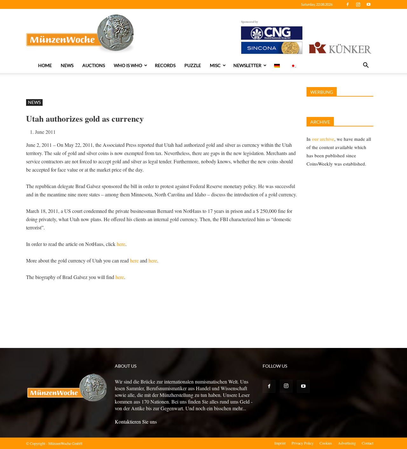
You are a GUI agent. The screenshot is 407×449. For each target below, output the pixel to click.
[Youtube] (368, 4)
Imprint (280, 443)
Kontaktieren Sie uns (136, 421)
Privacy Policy (303, 443)
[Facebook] (347, 4)
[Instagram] (358, 4)
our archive (323, 139)
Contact (367, 443)
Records (165, 65)
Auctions (93, 65)
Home (45, 65)
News (67, 65)
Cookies (326, 443)
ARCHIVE (320, 122)
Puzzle (192, 65)
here (121, 244)
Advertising (347, 443)
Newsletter (247, 65)
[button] (365, 65)
